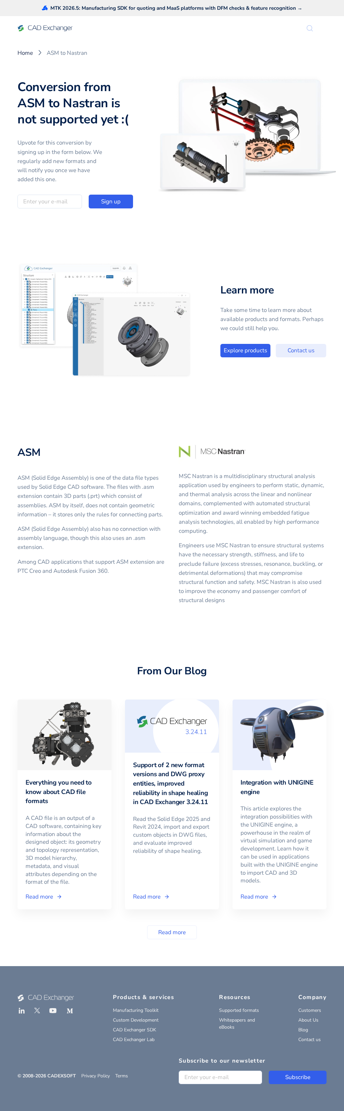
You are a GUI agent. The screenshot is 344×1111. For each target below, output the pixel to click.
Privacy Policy (95, 1076)
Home (25, 53)
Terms (121, 1076)
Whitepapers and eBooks (237, 1023)
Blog (303, 1030)
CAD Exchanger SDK (134, 1030)
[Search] (310, 28)
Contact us (301, 350)
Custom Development (136, 1020)
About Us (308, 1020)
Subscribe (297, 1077)
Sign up (111, 201)
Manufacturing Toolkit (136, 1010)
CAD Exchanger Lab (134, 1039)
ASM (29, 452)
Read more (172, 932)
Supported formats (239, 1010)
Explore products (245, 350)
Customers (309, 1010)
